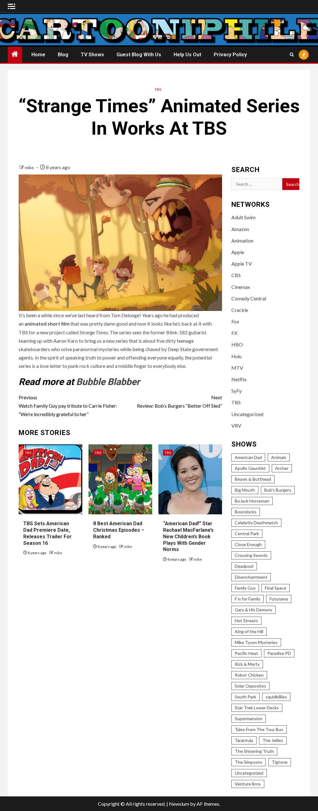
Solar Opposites (250, 685)
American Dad (248, 457)
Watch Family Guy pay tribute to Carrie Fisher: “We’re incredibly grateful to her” (68, 405)
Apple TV (241, 263)
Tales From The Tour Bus (259, 729)
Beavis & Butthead (253, 479)
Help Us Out (187, 55)
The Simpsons (248, 762)
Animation (242, 240)
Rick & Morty (247, 664)
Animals (278, 457)
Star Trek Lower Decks (257, 707)
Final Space (275, 588)
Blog (63, 55)
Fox (235, 321)
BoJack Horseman (252, 500)
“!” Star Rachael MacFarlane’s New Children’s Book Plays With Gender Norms (188, 536)
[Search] (292, 55)
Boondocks (246, 511)
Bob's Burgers (277, 490)
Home (38, 55)
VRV (236, 426)
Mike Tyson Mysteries (256, 642)
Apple (237, 252)
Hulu (236, 356)
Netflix (239, 379)
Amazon (240, 229)
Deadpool (244, 566)
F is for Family (247, 598)
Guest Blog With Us (138, 55)
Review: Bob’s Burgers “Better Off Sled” (179, 401)
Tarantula (244, 740)
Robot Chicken (249, 675)
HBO (237, 344)
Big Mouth (245, 490)
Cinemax (240, 287)
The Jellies (272, 740)
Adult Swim (243, 217)
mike (30, 167)
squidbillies (276, 696)
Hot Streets (246, 620)
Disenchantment (251, 577)
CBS (236, 275)
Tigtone (280, 762)
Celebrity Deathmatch (256, 522)
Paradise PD (279, 653)
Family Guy (245, 588)
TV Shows (92, 55)
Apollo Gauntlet (250, 468)
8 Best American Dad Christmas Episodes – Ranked (118, 530)
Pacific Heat (246, 653)
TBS (158, 89)
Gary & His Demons (253, 609)
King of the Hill (249, 631)
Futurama (279, 598)
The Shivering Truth (254, 751)
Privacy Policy (230, 55)
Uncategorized (247, 414)
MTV (237, 368)
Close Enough (248, 544)
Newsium (179, 804)
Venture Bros (248, 783)
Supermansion (248, 718)
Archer (281, 468)
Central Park (247, 533)
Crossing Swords (251, 555)
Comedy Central (248, 298)
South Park (245, 696)
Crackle (239, 310)
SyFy (236, 391)
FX (234, 333)
